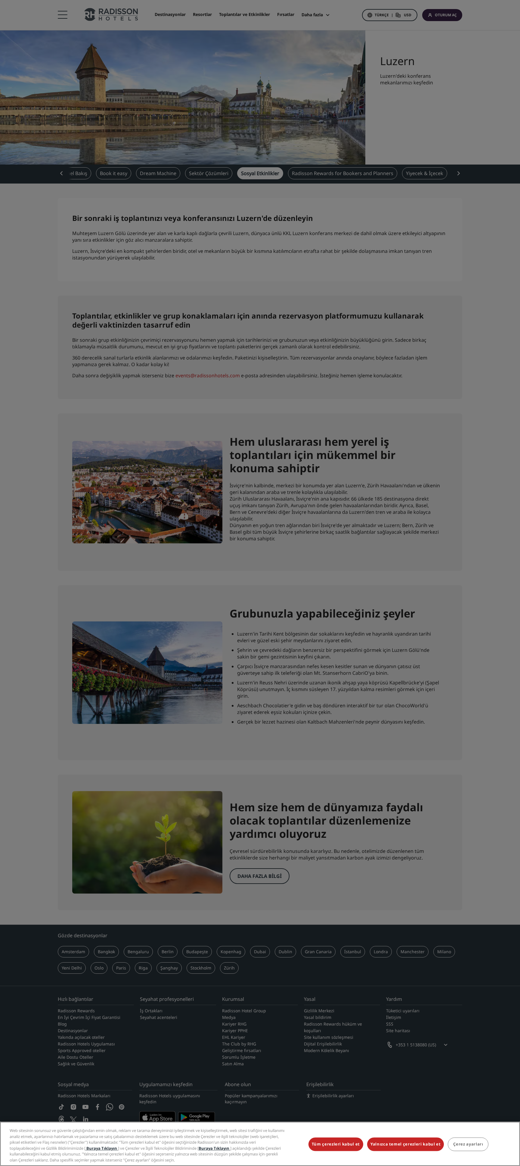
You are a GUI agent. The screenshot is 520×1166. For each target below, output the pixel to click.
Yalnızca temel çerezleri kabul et (405, 1144)
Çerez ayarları (468, 1144)
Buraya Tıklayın (101, 1148)
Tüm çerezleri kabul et (336, 1144)
